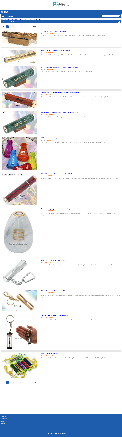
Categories (4, 418)
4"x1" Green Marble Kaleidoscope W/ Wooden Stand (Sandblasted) (59, 67)
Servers (3, 423)
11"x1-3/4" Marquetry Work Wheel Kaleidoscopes (54, 31)
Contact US (4, 421)
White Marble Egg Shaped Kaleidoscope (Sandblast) (55, 209)
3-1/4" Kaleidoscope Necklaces (49, 353)
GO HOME (4, 12)
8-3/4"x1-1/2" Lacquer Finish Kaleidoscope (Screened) (56, 50)
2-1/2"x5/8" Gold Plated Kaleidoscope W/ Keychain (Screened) (58, 290)
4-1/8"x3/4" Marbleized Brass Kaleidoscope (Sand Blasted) (57, 173)
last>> (34, 26)
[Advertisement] (57, 400)
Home (3, 19)
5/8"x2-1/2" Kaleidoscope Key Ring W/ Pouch (53, 260)
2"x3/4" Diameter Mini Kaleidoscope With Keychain (55, 315)
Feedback (4, 426)
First (3, 26)
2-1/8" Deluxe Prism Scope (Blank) (50, 138)
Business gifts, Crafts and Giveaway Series (20, 19)
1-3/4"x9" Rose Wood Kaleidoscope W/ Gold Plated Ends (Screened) (60, 92)
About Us (3, 416)
